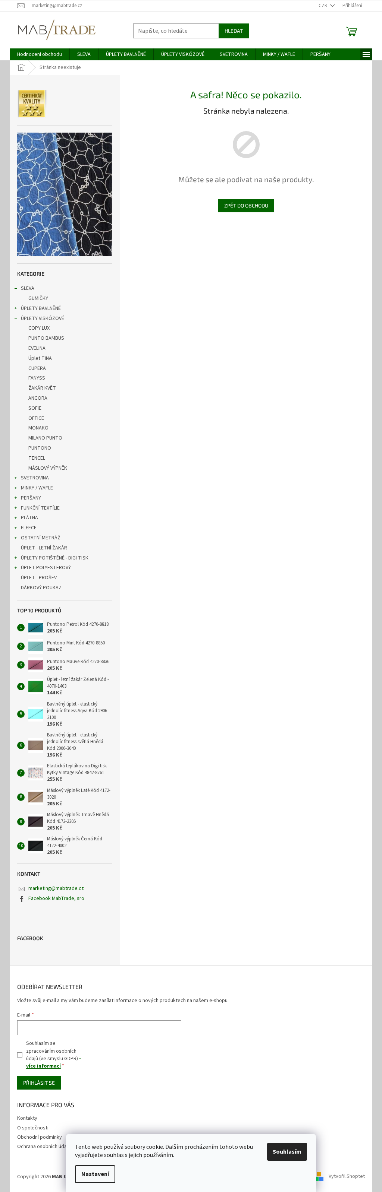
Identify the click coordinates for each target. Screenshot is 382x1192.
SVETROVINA (35, 478)
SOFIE (34, 408)
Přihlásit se (39, 1083)
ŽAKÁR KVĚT (42, 388)
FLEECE (29, 528)
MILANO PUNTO (45, 438)
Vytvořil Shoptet (347, 1176)
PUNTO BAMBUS (46, 338)
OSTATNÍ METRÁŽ (40, 538)
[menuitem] (39, 54)
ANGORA (37, 398)
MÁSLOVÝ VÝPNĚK (47, 468)
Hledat (234, 31)
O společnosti (32, 1128)
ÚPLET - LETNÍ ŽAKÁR (44, 548)
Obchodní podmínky (39, 1137)
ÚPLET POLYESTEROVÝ (46, 567)
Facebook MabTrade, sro (56, 898)
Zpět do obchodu (246, 205)
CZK (323, 5)
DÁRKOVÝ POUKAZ (41, 588)
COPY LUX (39, 328)
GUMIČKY (38, 298)
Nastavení (95, 1174)
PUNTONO (39, 448)
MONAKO (38, 428)
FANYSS (36, 378)
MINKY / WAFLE (37, 488)
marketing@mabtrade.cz (56, 888)
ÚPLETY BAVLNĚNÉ (41, 308)
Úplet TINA (40, 358)
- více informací (53, 1062)
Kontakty (27, 1118)
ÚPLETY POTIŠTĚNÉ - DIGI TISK (54, 558)
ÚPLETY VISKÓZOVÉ (42, 318)
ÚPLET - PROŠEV (39, 577)
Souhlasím (287, 1152)
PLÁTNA (29, 518)
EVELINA (37, 348)
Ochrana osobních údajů (44, 1146)
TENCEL (36, 458)
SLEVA (27, 288)
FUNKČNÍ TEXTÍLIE (40, 508)
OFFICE (36, 418)
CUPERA (37, 368)
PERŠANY (31, 498)
